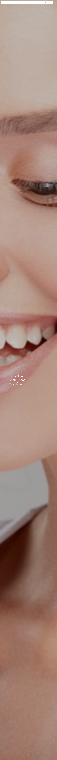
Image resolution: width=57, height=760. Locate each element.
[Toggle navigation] (45, 2)
